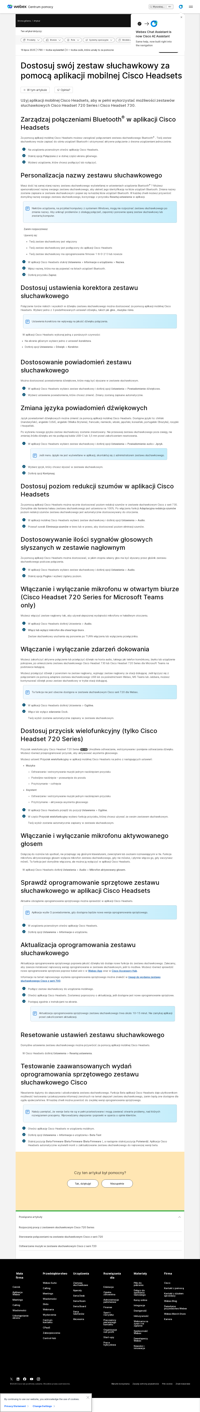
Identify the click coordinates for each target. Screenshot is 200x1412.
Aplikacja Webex (17, 1293)
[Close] (87, 1397)
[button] (181, 7)
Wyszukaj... (159, 6)
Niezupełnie (117, 1183)
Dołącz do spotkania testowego (139, 1292)
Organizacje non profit (110, 1331)
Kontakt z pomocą (174, 1288)
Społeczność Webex (141, 1332)
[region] (46, 1402)
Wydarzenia (49, 1315)
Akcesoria (78, 1319)
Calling (16, 1305)
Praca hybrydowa (109, 1344)
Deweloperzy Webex (141, 1339)
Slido (45, 1304)
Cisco (167, 1283)
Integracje (139, 1305)
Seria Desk (79, 1296)
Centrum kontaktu (47, 1321)
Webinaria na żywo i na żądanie (141, 1323)
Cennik (16, 1287)
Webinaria (48, 1309)
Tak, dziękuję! (83, 1183)
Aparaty (77, 1290)
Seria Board (79, 1306)
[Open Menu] (191, 7)
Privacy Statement (15, 1406)
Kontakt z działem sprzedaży (174, 1294)
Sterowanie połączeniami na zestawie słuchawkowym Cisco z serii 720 (61, 1236)
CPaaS (46, 1328)
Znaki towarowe (183, 1384)
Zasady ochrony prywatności (145, 1384)
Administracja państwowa (111, 1301)
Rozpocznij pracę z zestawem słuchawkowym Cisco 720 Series (56, 1227)
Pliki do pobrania (138, 1284)
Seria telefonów (78, 1313)
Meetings (17, 1300)
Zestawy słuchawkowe (80, 1284)
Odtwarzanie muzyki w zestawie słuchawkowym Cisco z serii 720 (58, 1246)
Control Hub (49, 1338)
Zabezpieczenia (51, 1333)
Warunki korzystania (120, 1384)
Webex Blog (170, 1301)
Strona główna (24, 21)
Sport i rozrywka (108, 1314)
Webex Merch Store (175, 1314)
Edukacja (108, 1287)
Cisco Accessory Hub (124, 970)
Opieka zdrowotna (109, 1293)
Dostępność (140, 1311)
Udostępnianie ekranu (20, 1317)
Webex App (95, 970)
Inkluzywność (141, 1316)
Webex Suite (50, 1283)
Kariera (168, 1319)
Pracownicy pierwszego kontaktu (109, 1322)
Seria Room (79, 1301)
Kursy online (140, 1300)
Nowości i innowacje (139, 1347)
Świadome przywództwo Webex (175, 1307)
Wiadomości (19, 1310)
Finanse (107, 1307)
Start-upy (108, 1337)
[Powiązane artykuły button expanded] (179, 1217)
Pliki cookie (167, 1384)
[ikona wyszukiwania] (151, 7)
